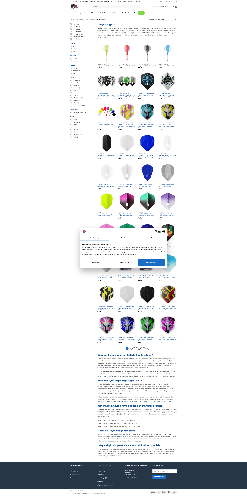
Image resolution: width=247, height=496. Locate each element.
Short (74, 73)
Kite (76, 124)
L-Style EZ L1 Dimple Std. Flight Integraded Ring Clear (127, 156)
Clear (76, 85)
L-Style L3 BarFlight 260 (105, 124)
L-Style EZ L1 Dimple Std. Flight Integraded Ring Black (146, 308)
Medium (75, 68)
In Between (76, 70)
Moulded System (80, 112)
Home (72, 19)
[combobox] (116, 6)
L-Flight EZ (76, 29)
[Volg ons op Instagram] (174, 1)
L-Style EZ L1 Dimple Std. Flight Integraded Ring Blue (147, 156)
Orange (77, 100)
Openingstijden (103, 478)
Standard (78, 134)
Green (77, 93)
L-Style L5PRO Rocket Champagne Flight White (105, 185)
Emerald (77, 88)
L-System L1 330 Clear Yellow (106, 66)
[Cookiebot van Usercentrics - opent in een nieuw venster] (156, 231)
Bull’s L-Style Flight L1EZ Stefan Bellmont (146, 276)
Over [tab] (152, 238)
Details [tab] (123, 238)
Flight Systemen (91, 19)
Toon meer (82, 105)
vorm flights (108, 391)
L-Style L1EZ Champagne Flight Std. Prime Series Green (146, 339)
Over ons (161, 1)
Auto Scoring (104, 13)
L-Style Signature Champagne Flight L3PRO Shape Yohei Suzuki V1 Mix (126, 95)
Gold (76, 90)
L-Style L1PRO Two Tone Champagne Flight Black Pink (126, 215)
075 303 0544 (132, 477)
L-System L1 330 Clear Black (147, 66)
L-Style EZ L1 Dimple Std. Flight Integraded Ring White (126, 308)
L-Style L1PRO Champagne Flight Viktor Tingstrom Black (146, 95)
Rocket (77, 129)
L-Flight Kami (77, 31)
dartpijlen (107, 439)
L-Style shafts (108, 376)
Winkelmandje (75, 474)
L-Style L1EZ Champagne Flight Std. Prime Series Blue (127, 338)
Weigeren (96, 262)
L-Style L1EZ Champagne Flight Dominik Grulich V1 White (105, 277)
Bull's (74, 46)
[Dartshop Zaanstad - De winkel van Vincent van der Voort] (79, 6)
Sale (134, 13)
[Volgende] (147, 348)
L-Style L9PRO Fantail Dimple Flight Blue (145, 185)
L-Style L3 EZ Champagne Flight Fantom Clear (167, 185)
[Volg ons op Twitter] (176, 1)
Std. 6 (76, 137)
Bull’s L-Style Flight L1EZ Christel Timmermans (126, 276)
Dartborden (126, 13)
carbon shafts (166, 401)
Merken (94, 13)
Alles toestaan (151, 262)
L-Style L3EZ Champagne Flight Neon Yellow (105, 214)
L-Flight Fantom (78, 34)
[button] (160, 6)
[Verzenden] (138, 6)
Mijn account (74, 471)
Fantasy (77, 122)
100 (75, 58)
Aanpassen (122, 262)
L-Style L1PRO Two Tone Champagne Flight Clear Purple (166, 215)
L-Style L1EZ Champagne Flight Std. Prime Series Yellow (167, 126)
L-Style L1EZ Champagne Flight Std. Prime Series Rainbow (105, 339)
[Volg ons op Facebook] (172, 1)
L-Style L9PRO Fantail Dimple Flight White (125, 185)
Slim (76, 132)
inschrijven (159, 477)
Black (77, 80)
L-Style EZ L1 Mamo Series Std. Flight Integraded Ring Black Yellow (106, 308)
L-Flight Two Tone (78, 36)
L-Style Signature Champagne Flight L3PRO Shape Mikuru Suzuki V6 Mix (106, 95)
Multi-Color (78, 98)
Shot (74, 51)
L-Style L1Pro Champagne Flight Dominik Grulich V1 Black (167, 246)
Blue (76, 83)
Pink (76, 103)
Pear (76, 127)
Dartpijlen (115, 13)
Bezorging (101, 471)
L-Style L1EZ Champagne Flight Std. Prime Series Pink (168, 338)
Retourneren (101, 474)
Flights (82, 19)
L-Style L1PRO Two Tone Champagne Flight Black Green (146, 215)
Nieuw (141, 13)
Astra (76, 119)
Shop (76, 19)
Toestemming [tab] (94, 238)
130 (75, 61)
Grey (76, 95)
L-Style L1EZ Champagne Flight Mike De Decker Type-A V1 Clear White (168, 308)
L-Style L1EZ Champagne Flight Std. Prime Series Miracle (146, 126)
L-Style (75, 48)
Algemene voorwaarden (105, 485)
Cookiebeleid (74, 478)
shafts (124, 401)
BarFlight (76, 24)
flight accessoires (122, 436)
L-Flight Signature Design (81, 39)
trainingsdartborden (104, 441)
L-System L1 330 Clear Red (126, 66)
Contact (168, 1)
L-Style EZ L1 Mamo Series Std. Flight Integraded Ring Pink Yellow (126, 126)
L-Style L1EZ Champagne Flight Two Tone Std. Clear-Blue (167, 277)
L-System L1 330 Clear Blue (167, 66)
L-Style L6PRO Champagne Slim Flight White (167, 156)
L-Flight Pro (76, 26)
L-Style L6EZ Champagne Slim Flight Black (105, 156)
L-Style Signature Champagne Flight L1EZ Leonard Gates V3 (166, 95)
